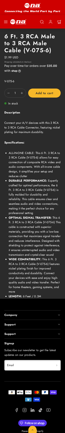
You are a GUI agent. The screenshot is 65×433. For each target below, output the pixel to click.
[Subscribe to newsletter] (57, 365)
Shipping (8, 62)
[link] (50, 22)
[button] (5, 22)
